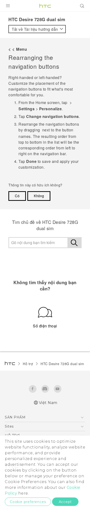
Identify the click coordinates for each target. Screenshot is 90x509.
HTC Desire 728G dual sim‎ (62, 363)
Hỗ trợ (28, 363)
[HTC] (45, 6)
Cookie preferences (28, 502)
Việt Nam (48, 402)
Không (39, 195)
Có (17, 195)
